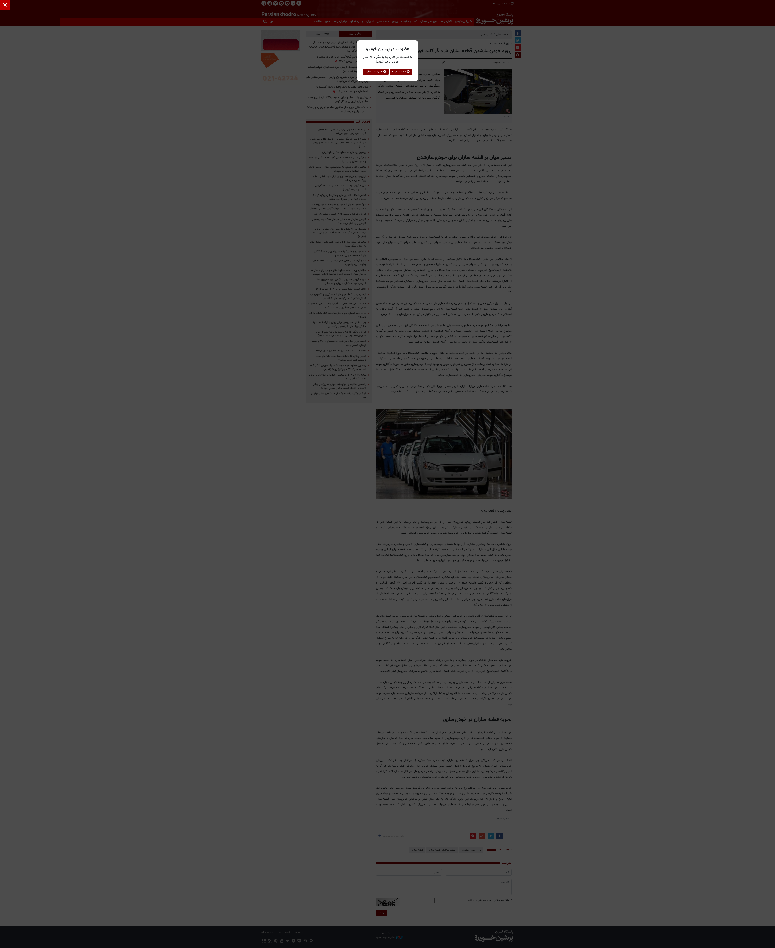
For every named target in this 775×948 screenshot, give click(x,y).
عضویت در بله (399, 72)
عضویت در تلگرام (374, 72)
